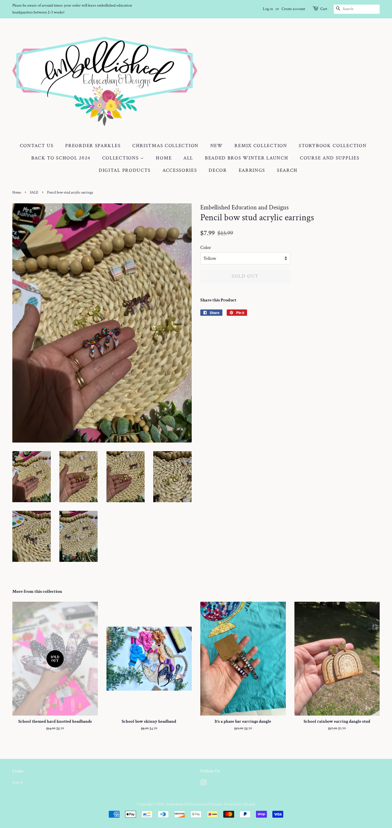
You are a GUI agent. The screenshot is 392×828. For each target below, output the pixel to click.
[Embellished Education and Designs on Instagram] (203, 783)
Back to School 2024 (60, 158)
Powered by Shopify (239, 804)
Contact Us (37, 146)
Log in (268, 8)
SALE (34, 192)
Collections (121, 158)
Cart (323, 8)
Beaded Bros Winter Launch (246, 158)
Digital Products (125, 170)
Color (205, 247)
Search (287, 170)
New (216, 146)
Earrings (252, 170)
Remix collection (260, 146)
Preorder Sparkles (93, 146)
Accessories (179, 170)
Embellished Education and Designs (194, 804)
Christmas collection (165, 146)
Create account (293, 8)
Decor (218, 170)
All (188, 158)
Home (164, 158)
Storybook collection (332, 146)
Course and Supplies (329, 158)
